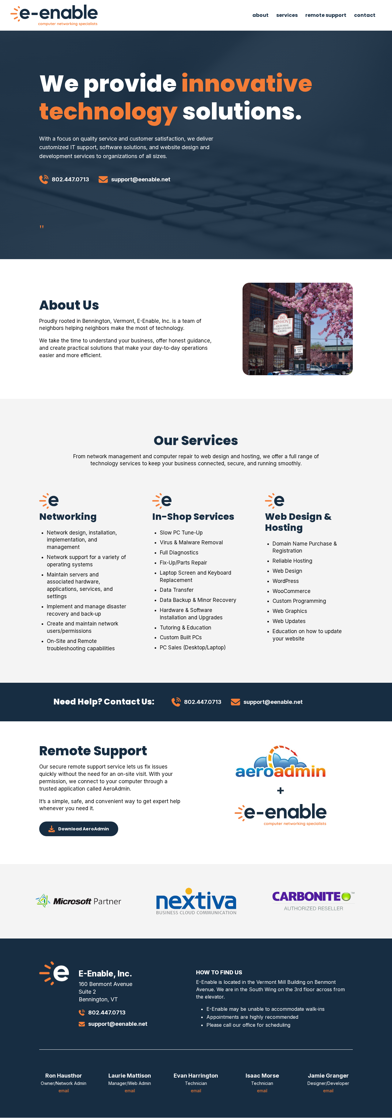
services (287, 16)
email (63, 1090)
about (260, 16)
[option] (78, 901)
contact (364, 16)
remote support (325, 16)
